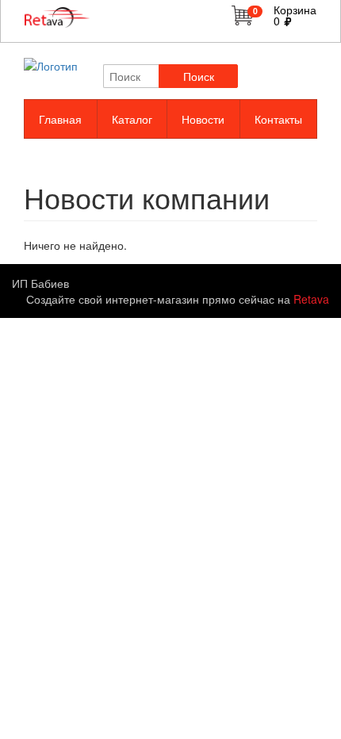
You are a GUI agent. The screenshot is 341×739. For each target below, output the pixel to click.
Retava (311, 299)
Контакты (278, 119)
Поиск (198, 76)
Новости (203, 119)
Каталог (132, 119)
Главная (60, 119)
